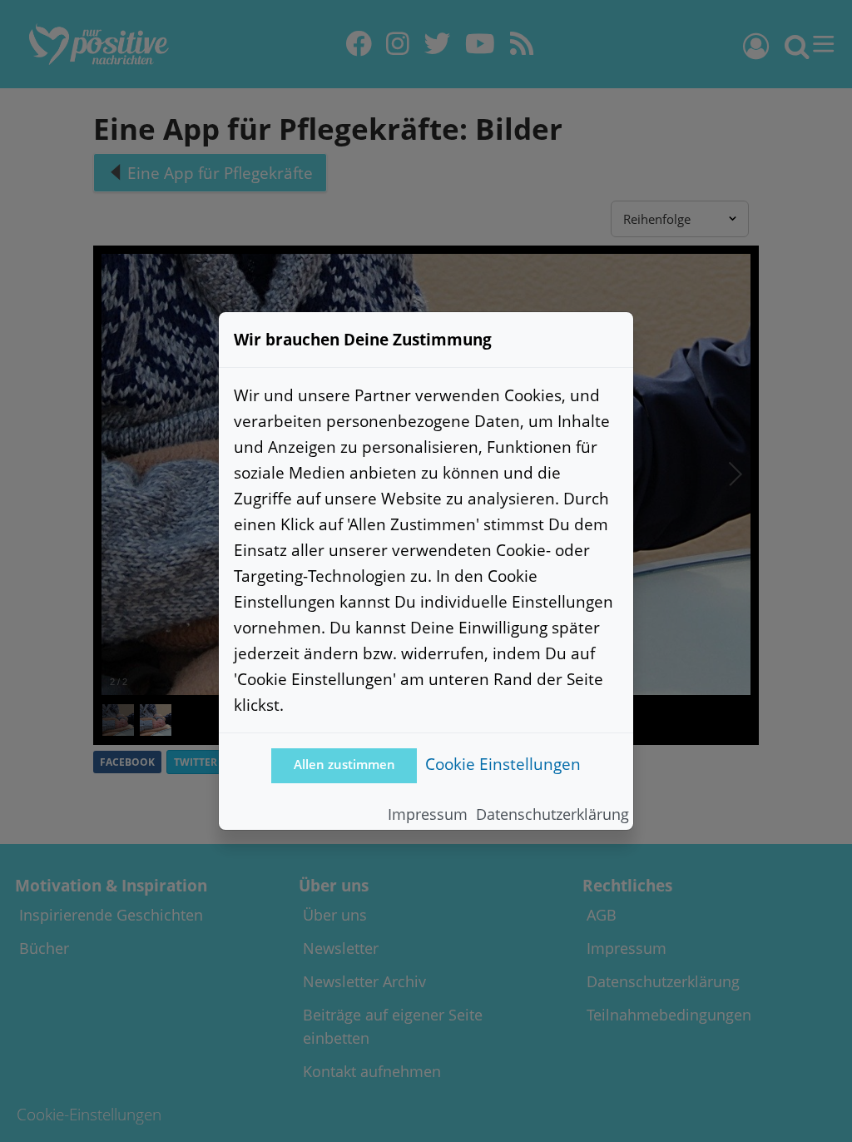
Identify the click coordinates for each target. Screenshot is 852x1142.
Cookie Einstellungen (503, 763)
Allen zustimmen (344, 764)
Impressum (428, 814)
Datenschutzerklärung (552, 814)
